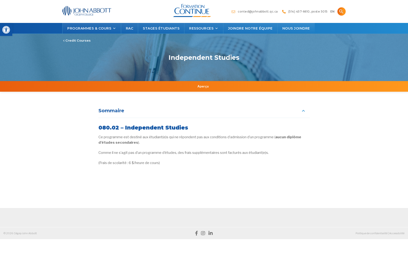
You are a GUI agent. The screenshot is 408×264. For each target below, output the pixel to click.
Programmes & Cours (89, 28)
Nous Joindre (296, 28)
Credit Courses (77, 40)
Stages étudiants (161, 28)
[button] (6, 30)
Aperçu (203, 86)
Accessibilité (396, 233)
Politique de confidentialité (371, 233)
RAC (129, 28)
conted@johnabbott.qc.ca (256, 11)
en (332, 11)
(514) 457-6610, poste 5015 (307, 11)
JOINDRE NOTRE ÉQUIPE (250, 28)
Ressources (201, 28)
